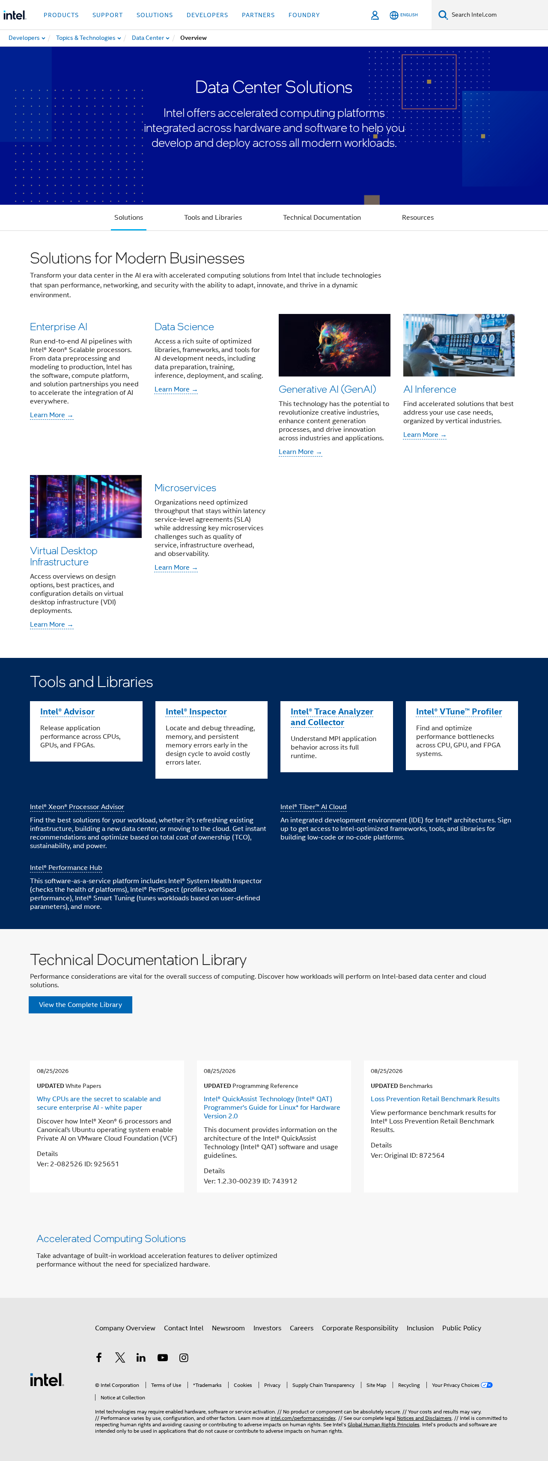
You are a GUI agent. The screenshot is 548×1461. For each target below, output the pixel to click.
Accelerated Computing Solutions (111, 1238)
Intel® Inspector (196, 711)
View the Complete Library (80, 1005)
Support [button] (107, 15)
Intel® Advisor (67, 711)
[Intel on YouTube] (162, 1359)
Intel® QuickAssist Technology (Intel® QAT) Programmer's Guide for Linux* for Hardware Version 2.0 (272, 1107)
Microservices (185, 487)
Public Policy (461, 1328)
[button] (274, 444)
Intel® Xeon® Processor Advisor (77, 807)
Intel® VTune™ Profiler (459, 711)
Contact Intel (183, 1328)
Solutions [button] (155, 15)
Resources (418, 217)
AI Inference (429, 388)
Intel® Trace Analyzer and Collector (332, 716)
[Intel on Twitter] (120, 1359)
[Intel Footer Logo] (47, 1379)
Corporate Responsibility (360, 1328)
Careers (301, 1328)
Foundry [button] (304, 15)
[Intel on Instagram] (183, 1359)
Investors (267, 1328)
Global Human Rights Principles (384, 1424)
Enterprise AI (58, 326)
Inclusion (420, 1328)
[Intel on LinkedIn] (141, 1359)
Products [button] (61, 15)
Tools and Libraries (213, 217)
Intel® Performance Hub (66, 867)
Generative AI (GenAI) (327, 388)
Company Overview (125, 1328)
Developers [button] (207, 15)
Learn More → (52, 415)
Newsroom (228, 1328)
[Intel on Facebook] (99, 1359)
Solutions (128, 217)
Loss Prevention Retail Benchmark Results (435, 1099)
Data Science (184, 326)
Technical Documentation (322, 217)
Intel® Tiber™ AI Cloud (313, 807)
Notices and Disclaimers (424, 1418)
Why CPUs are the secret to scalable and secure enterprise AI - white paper (99, 1103)
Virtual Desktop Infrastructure (64, 556)
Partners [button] (258, 15)
